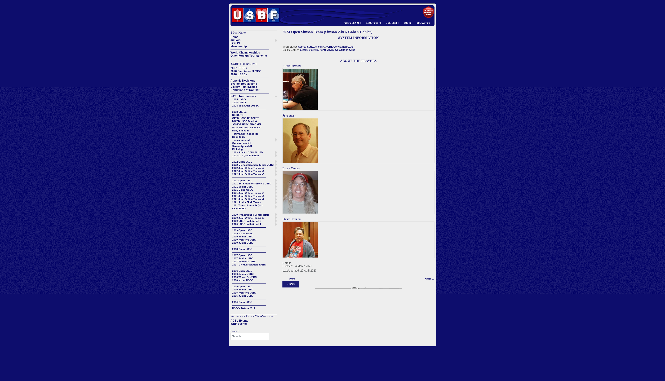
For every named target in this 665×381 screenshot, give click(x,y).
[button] (276, 40)
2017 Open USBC (242, 255)
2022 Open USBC (242, 161)
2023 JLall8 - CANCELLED (247, 152)
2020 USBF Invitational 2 (246, 221)
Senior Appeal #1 (242, 146)
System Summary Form (311, 46)
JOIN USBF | (392, 23)
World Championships (245, 52)
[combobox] (249, 336)
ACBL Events (239, 320)
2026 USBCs (238, 74)
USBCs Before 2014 (243, 308)
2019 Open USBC (242, 230)
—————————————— (249, 49)
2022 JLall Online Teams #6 (248, 171)
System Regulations (243, 83)
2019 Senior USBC (243, 236)
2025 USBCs (239, 99)
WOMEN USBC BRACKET (247, 127)
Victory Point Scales (243, 86)
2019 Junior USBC (243, 242)
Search (234, 331)
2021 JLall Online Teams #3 (248, 196)
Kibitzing (237, 149)
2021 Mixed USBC (242, 189)
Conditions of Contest (244, 89)
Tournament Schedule (245, 133)
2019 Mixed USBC (242, 233)
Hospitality (238, 136)
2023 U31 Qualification (245, 155)
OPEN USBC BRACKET (245, 118)
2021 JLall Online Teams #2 (248, 199)
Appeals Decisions (242, 80)
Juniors (235, 40)
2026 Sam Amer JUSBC (245, 71)
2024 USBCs (239, 102)
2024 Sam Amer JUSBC (245, 105)
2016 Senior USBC (243, 274)
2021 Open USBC (242, 180)
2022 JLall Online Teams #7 (248, 168)
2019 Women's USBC (244, 239)
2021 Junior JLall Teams (246, 202)
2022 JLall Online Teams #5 (248, 174)
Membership (238, 46)
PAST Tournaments (243, 96)
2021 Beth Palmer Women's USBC (252, 183)
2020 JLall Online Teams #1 (248, 217)
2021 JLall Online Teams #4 (248, 193)
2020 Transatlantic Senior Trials (250, 214)
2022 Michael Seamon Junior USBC (253, 164)
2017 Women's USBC (244, 261)
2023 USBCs (239, 111)
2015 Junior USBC (243, 295)
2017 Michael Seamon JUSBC (249, 264)
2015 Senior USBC (243, 289)
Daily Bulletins (240, 130)
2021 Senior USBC (243, 186)
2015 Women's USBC (244, 292)
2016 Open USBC (242, 270)
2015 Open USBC (242, 286)
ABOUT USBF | (373, 23)
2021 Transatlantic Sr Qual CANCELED (247, 207)
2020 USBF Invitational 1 (246, 224)
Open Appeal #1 (241, 143)
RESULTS (237, 115)
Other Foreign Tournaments (248, 55)
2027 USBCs (238, 68)
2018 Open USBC (242, 249)
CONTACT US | (423, 23)
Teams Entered (241, 140)
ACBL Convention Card (339, 46)
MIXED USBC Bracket (244, 121)
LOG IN (407, 23)
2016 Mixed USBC (242, 280)
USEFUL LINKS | (352, 23)
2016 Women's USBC (244, 277)
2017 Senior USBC (243, 258)
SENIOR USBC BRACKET (246, 124)
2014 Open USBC (242, 302)
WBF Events (238, 323)
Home (234, 37)
